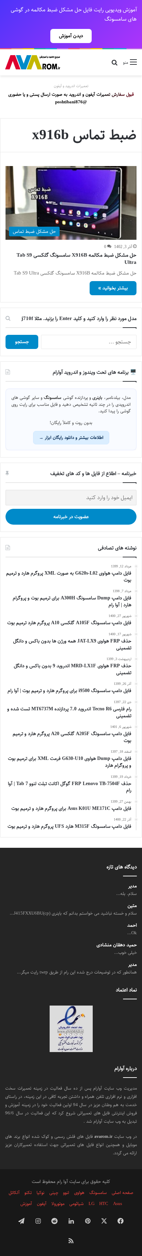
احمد (132, 925)
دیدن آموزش (71, 36)
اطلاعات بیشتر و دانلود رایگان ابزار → (71, 437)
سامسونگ (98, 1192)
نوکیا (40, 1192)
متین (132, 905)
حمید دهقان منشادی (117, 945)
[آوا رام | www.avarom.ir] (32, 62)
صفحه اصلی (122, 1192)
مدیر (132, 886)
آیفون (42, 1203)
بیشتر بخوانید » (113, 288)
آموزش (26, 1203)
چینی (53, 1192)
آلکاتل (14, 1192)
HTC (103, 1203)
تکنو (28, 1192)
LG (91, 1203)
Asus (117, 1203)
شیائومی (76, 1203)
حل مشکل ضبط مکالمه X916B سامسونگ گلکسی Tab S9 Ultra (76, 258)
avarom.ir (103, 1136)
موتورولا (57, 1203)
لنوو (66, 1192)
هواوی (79, 1192)
